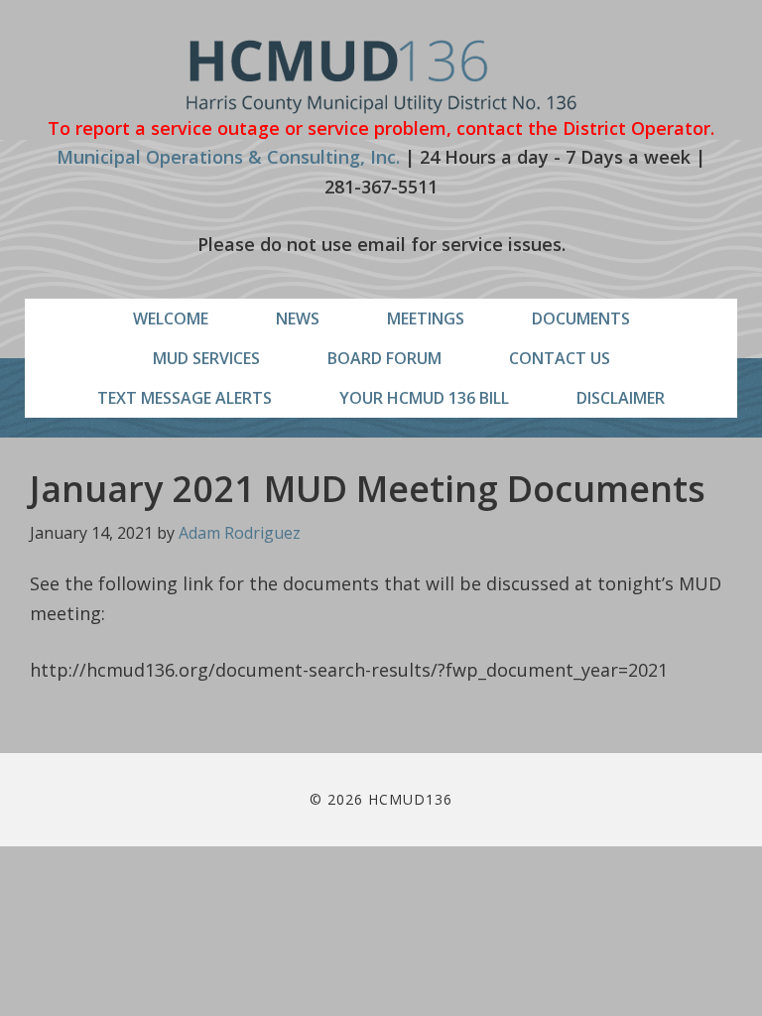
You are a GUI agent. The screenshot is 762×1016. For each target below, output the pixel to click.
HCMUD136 (381, 77)
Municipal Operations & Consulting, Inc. (228, 157)
